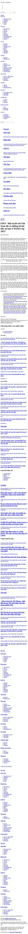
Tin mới (3, 426)
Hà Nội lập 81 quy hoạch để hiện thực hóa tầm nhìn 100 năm (12, 613)
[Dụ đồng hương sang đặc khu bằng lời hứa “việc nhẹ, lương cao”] (14, 454)
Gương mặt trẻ (6, 117)
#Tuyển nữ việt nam (8, 331)
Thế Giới (3, 16)
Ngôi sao (5, 43)
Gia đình (3, 82)
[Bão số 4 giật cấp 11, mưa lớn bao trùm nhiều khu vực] (13, 446)
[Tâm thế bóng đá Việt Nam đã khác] (9, 554)
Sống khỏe (5, 95)
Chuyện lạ (5, 20)
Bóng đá (5, 57)
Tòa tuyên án (6, 28)
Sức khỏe (3, 90)
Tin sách (5, 118)
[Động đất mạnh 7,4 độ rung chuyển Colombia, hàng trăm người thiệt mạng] (14, 489)
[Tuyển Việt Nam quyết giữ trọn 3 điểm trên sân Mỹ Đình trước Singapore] (14, 578)
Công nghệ (5, 478)
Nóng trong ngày (7, 18)
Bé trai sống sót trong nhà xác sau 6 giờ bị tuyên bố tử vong (14, 505)
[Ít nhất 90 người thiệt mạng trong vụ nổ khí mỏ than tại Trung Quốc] (14, 519)
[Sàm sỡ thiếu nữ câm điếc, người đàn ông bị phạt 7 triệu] (14, 384)
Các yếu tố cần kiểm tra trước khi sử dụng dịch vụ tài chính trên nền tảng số (13, 466)
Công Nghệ (3, 73)
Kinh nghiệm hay (7, 87)
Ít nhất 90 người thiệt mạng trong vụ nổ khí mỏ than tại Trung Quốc (14, 523)
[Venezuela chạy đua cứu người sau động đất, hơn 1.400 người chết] (14, 510)
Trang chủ (3, 766)
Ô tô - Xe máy (6, 77)
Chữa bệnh (5, 93)
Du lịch (5, 101)
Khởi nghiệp (6, 70)
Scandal (5, 45)
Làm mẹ (5, 86)
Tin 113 (5, 30)
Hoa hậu (5, 47)
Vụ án (4, 24)
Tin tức (2, 15)
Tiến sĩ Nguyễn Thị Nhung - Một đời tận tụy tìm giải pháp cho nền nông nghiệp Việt (13, 343)
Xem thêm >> (4, 378)
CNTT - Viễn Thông (8, 76)
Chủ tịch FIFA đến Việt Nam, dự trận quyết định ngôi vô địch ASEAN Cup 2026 (13, 368)
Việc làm (3, 61)
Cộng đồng (6, 115)
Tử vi (4, 107)
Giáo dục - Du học (7, 67)
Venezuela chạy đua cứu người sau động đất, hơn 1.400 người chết (13, 514)
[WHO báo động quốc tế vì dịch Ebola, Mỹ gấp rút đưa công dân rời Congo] (14, 528)
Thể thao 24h (6, 59)
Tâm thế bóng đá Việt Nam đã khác (14, 557)
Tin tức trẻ (5, 114)
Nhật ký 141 (6, 474)
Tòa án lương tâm (7, 36)
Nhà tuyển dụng (7, 69)
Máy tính (5, 78)
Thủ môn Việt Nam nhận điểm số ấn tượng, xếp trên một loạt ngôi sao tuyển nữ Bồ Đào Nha (15, 297)
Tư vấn (5, 63)
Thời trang (5, 51)
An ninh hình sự (7, 473)
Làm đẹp (5, 52)
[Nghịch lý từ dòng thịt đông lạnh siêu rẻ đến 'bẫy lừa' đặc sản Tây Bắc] (14, 356)
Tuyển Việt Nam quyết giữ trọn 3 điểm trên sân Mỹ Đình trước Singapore (13, 581)
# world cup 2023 (7, 332)
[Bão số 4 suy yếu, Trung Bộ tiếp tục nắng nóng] (12, 371)
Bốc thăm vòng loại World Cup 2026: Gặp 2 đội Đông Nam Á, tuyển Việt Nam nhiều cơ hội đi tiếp (14, 307)
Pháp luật (3, 26)
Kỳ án (4, 32)
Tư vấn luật (6, 37)
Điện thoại (5, 80)
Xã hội (5, 476)
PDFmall (5, 479)
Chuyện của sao (7, 46)
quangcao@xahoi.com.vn (15, 932)
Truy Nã (5, 31)
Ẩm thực (5, 99)
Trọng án (5, 34)
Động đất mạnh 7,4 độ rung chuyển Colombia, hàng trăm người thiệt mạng (13, 494)
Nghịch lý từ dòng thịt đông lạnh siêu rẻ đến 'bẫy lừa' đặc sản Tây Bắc (14, 359)
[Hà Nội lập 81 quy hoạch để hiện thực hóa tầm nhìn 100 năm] (14, 347)
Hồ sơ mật (5, 35)
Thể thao (3, 55)
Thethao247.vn (6, 477)
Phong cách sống (4, 104)
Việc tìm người (6, 71)
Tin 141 (5, 39)
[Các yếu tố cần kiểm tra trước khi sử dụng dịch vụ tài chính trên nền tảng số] (14, 463)
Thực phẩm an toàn (7, 92)
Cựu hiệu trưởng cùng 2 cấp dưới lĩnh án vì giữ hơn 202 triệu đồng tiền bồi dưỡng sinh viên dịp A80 (13, 442)
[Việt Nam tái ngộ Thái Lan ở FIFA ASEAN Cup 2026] (13, 585)
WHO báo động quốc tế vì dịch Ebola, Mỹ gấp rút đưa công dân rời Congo (14, 533)
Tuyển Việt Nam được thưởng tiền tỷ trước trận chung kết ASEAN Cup (13, 564)
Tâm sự (5, 85)
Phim (4, 49)
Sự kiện (3, 485)
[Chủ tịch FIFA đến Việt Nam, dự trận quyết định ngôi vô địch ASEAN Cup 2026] (14, 364)
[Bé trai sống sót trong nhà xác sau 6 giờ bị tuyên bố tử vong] (14, 500)
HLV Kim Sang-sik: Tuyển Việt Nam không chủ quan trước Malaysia (13, 573)
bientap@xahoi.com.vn (10, 918)
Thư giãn (5, 102)
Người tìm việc (6, 65)
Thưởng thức (4, 97)
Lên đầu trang (8, 766)
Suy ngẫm (5, 109)
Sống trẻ (2, 112)
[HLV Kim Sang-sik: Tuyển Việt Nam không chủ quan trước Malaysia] (14, 569)
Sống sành (5, 108)
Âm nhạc (5, 50)
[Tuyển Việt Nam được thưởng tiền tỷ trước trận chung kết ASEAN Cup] (14, 561)
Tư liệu (5, 22)
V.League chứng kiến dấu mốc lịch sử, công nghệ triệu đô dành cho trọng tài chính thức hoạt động (14, 312)
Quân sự (5, 21)
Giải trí (2, 41)
